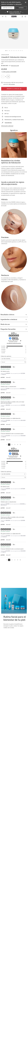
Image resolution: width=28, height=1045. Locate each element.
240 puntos (11, 84)
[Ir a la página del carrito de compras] (25, 16)
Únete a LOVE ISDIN (14, 11)
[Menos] (2, 76)
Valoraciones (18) (15, 65)
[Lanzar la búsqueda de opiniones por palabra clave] (25, 362)
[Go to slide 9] (20, 50)
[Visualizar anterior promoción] (5, 12)
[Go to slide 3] (9, 50)
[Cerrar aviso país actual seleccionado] (25, 2)
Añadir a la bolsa (13, 88)
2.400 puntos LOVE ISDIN (9, 71)
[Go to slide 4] (11, 50)
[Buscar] (5, 16)
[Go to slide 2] (7, 50)
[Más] (8, 76)
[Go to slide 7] (16, 50)
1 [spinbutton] (5, 77)
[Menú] (2, 16)
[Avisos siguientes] (20, 445)
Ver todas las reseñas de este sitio (14, 343)
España (21, 7)
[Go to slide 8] (18, 50)
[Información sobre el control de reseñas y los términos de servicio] (20, 340)
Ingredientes (8, 122)
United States (8, 7)
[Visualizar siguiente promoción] (22, 12)
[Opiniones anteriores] (6, 444)
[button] (14, 314)
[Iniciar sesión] (22, 16)
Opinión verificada (6, 369)
